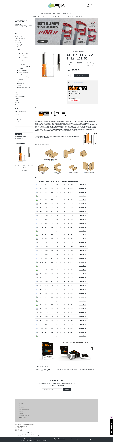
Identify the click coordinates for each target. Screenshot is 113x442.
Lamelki (19, 90)
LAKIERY (17, 98)
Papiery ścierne (21, 45)
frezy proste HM (23, 51)
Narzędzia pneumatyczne (23, 87)
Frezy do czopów (23, 70)
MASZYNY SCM (18, 36)
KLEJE (16, 94)
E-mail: (17, 122)
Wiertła (19, 85)
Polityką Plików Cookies (59, 439)
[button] (74, 93)
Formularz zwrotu (23, 417)
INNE (16, 100)
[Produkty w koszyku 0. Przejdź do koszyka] (95, 6)
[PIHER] (66, 31)
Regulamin (21, 407)
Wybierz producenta (20, 111)
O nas (20, 405)
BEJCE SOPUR (18, 92)
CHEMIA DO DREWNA (20, 96)
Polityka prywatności (24, 409)
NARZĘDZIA (18, 42)
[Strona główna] (56, 5)
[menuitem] (46, 13)
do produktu (82, 184)
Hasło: (17, 128)
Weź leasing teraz (111, 427)
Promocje (17, 105)
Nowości (17, 102)
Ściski (18, 47)
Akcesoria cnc (20, 83)
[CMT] (77, 88)
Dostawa (21, 411)
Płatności (21, 413)
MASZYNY (17, 40)
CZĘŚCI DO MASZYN (20, 38)
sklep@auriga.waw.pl (31, 432)
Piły (18, 81)
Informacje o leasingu (24, 415)
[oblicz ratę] (74, 101)
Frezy (18, 49)
